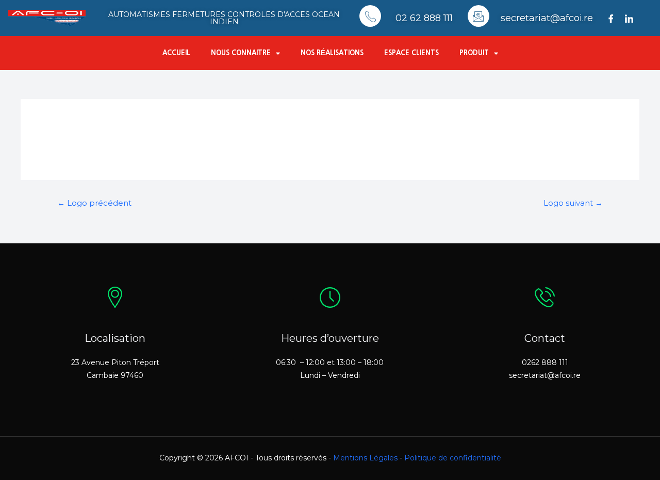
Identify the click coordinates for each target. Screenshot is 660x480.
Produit (474, 52)
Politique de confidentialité (452, 457)
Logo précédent (94, 203)
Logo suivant (573, 203)
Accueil (176, 52)
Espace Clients (411, 52)
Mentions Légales (365, 457)
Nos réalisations (332, 52)
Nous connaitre (241, 52)
